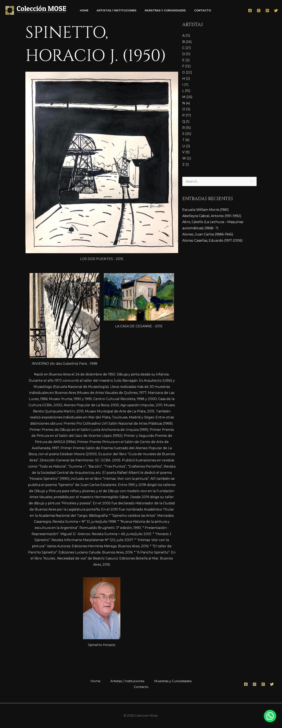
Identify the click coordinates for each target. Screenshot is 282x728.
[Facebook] (250, 10)
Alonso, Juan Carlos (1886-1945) (207, 234)
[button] (270, 716)
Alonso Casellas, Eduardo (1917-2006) (212, 240)
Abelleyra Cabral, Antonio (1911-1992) (211, 216)
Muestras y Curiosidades (165, 10)
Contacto (202, 10)
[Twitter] (276, 10)
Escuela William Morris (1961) (205, 210)
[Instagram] (259, 10)
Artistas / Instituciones (116, 10)
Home (84, 10)
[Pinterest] (267, 10)
